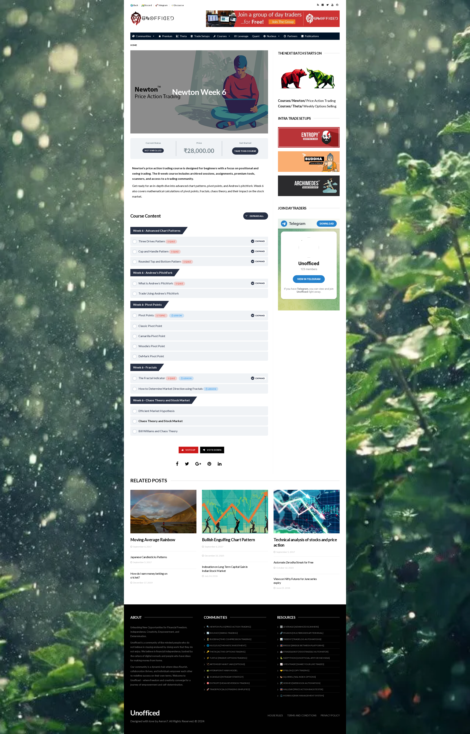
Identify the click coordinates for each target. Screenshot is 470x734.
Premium (167, 36)
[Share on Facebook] (177, 463)
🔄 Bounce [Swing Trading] (222, 633)
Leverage (243, 36)
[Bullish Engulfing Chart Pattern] (235, 511)
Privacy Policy (330, 715)
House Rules (275, 715)
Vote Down (214, 450)
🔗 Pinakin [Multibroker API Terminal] (301, 633)
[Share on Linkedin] (219, 463)
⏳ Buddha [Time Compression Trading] (229, 639)
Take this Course (245, 151)
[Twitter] (327, 4)
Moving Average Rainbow (152, 539)
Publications (312, 36)
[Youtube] (332, 4)
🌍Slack (134, 5)
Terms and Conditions (302, 715)
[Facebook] (323, 4)
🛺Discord (146, 5)
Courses (222, 36)
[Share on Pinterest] (209, 463)
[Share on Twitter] (187, 463)
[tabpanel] (199, 184)
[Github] (337, 4)
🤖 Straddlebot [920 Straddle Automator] (304, 651)
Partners (292, 36)
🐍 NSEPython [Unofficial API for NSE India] (305, 658)
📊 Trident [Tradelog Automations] (300, 639)
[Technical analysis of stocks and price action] (307, 511)
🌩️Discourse (177, 5)
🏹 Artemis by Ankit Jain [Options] (226, 664)
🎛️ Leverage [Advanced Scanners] (299, 626)
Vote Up (190, 450)
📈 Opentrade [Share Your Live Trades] (302, 664)
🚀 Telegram (161, 5)
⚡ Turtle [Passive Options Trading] (227, 658)
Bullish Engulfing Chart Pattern (228, 539)
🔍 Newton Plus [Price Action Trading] (229, 626)
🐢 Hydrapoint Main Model (222, 670)
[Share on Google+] (198, 463)
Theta (183, 36)
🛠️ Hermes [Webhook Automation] (300, 683)
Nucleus (271, 36)
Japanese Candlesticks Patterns (148, 557)
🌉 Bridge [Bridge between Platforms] (302, 645)
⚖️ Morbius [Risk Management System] (302, 695)
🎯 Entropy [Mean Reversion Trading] (228, 683)
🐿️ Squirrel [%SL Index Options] (298, 676)
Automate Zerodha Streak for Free (293, 562)
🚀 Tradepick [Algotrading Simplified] (228, 689)
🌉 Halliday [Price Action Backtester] (301, 689)
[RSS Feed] (318, 4)
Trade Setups (202, 36)
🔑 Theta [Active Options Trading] (226, 651)
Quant (256, 36)
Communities (143, 36)
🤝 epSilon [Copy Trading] (294, 670)
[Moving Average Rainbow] (163, 511)
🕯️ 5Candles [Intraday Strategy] (225, 676)
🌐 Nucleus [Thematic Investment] (226, 645)
